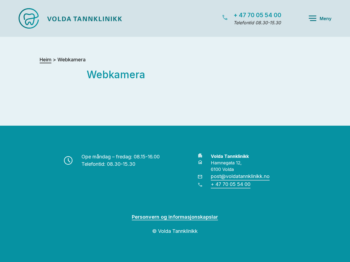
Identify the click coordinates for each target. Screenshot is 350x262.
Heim (45, 59)
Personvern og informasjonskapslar (175, 217)
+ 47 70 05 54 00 (257, 15)
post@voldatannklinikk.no (240, 176)
